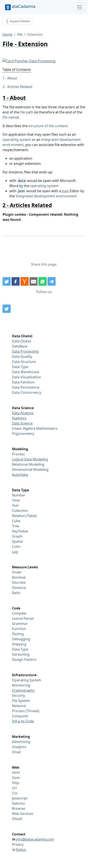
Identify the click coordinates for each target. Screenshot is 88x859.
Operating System (26, 680)
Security (18, 695)
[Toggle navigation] (79, 7)
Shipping (19, 644)
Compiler (19, 613)
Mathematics (46, 428)
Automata (20, 474)
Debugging (21, 639)
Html (16, 772)
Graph (17, 536)
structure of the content (47, 125)
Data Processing (25, 351)
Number (18, 495)
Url (14, 788)
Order (17, 572)
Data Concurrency (26, 392)
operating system (17, 139)
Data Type (20, 366)
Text (15, 505)
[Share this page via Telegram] (51, 281)
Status (21, 849)
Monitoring (21, 685)
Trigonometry (23, 433)
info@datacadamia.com (35, 839)
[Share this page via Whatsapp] (42, 281)
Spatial (17, 541)
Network (19, 705)
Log (15, 551)
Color (16, 546)
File (19, 34)
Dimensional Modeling (30, 469)
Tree (15, 526)
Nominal (19, 577)
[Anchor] (28, 97)
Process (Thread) (25, 711)
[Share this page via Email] (33, 281)
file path (26, 112)
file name (10, 117)
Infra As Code (23, 721)
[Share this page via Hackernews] (25, 281)
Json (65, 191)
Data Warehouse (25, 372)
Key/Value (20, 531)
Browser (19, 808)
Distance (19, 587)
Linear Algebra (23, 428)
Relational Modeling (28, 464)
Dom (16, 777)
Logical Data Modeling (30, 459)
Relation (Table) (24, 515)
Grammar (20, 623)
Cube (16, 521)
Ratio (16, 592)
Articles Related (19, 86)
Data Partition (23, 382)
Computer (20, 716)
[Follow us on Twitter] (7, 309)
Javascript (20, 798)
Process (18, 454)
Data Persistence (25, 387)
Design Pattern (24, 659)
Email (16, 752)
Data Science (22, 423)
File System (21, 700)
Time (16, 500)
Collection (20, 510)
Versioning (20, 654)
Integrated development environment (46, 196)
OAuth (17, 818)
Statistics (19, 418)
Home (7, 34)
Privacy (17, 844)
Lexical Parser (23, 618)
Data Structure (24, 361)
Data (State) (21, 341)
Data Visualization (26, 377)
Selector (18, 803)
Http (15, 782)
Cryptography (23, 690)
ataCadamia (23, 6)
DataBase (19, 346)
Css (15, 793)
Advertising (21, 741)
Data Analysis (23, 413)
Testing (18, 634)
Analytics (19, 747)
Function (19, 628)
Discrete (18, 582)
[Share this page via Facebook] (16, 281)
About (12, 78)
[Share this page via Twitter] (7, 281)
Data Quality (22, 356)
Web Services (22, 813)
